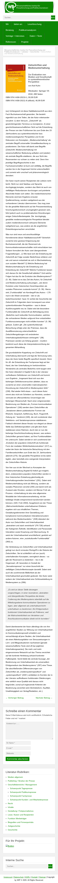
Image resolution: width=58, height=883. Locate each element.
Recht (10, 803)
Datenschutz (19, 877)
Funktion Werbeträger (17, 818)
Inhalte (11, 807)
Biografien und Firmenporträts (20, 822)
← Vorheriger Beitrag (15, 698)
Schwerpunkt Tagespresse (21, 788)
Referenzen (11, 42)
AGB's (27, 877)
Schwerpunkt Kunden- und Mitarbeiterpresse (29, 800)
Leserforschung (34, 24)
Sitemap (42, 877)
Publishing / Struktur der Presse (21, 781)
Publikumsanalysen (27, 30)
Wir (7, 24)
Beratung (10, 30)
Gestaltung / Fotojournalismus (20, 811)
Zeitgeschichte (14, 826)
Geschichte (34, 52)
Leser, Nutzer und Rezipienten (21, 815)
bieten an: (18, 24)
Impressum (8, 877)
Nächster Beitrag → (44, 698)
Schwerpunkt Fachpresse (21, 796)
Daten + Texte (36, 36)
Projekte (24, 42)
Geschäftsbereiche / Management (22, 785)
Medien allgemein (15, 777)
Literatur (25, 52)
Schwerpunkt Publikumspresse (23, 792)
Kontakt (35, 877)
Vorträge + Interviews (15, 36)
